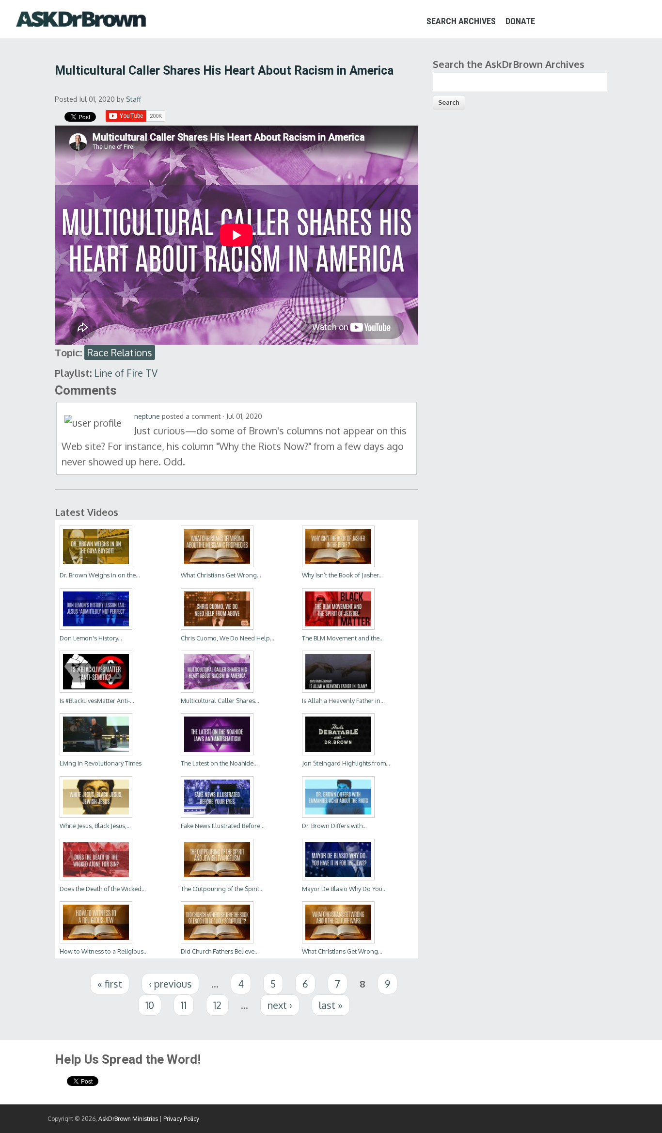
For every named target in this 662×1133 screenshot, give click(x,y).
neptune (147, 416)
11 (184, 1005)
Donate (520, 21)
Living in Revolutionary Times (101, 763)
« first (109, 983)
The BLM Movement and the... (343, 638)
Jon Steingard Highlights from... (346, 763)
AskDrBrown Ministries (128, 1118)
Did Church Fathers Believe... (220, 951)
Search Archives (461, 21)
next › (280, 1005)
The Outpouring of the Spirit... (222, 889)
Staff (133, 99)
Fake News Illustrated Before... (223, 826)
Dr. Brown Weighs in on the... (100, 575)
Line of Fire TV (126, 373)
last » (331, 1005)
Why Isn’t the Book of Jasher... (342, 575)
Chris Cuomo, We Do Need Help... (227, 638)
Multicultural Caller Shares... (220, 700)
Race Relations (119, 352)
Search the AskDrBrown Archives (508, 64)
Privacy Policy (181, 1118)
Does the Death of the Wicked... (103, 889)
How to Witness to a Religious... (104, 951)
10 (149, 1005)
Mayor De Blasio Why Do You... (344, 889)
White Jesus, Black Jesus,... (95, 826)
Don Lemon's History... (91, 638)
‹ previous (170, 983)
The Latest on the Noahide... (219, 763)
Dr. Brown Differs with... (334, 826)
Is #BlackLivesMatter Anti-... (97, 700)
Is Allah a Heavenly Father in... (343, 700)
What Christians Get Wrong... (221, 575)
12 (217, 1005)
